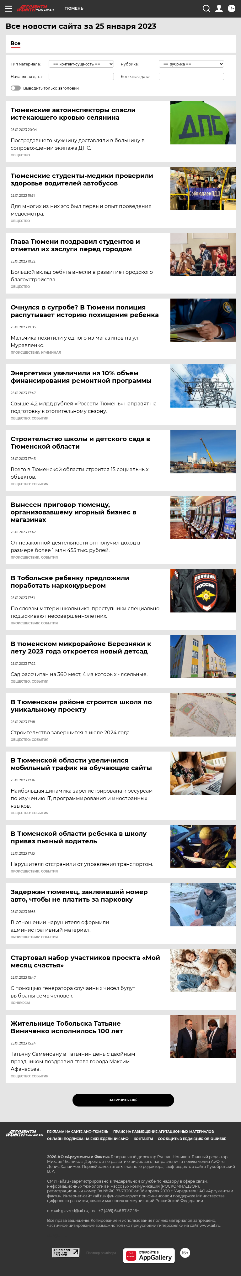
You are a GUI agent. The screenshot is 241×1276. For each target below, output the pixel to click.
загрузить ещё (123, 1100)
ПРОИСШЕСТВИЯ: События (34, 557)
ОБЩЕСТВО (20, 155)
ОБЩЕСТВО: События (29, 418)
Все (15, 43)
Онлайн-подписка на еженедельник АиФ (88, 1139)
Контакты (143, 1139)
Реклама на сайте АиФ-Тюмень (77, 1132)
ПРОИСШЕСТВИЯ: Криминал (36, 352)
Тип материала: (26, 64)
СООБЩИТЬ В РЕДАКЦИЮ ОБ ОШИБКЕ (192, 1139)
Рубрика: (130, 64)
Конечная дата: (135, 76)
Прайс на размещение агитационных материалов (163, 1132)
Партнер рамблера (101, 1253)
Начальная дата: (27, 76)
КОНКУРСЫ (20, 1003)
